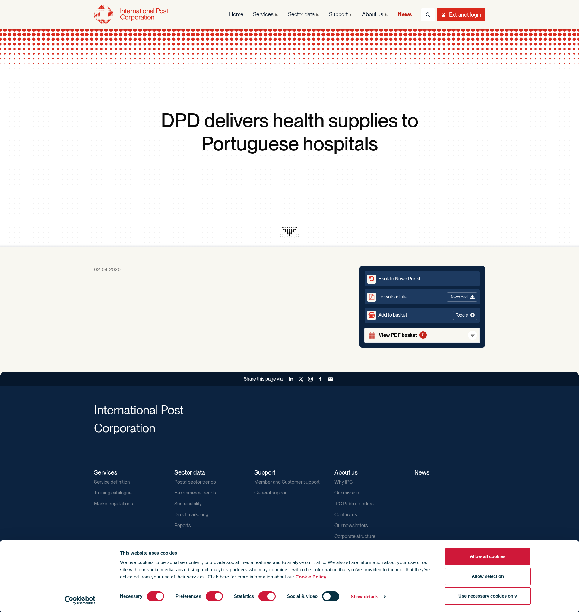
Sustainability (188, 504)
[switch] (214, 596)
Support (264, 472)
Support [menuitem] (338, 14)
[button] (422, 315)
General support (271, 493)
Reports (182, 525)
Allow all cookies (487, 556)
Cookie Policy (311, 576)
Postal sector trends (195, 482)
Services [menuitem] (263, 14)
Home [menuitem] (236, 14)
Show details (364, 596)
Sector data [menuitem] (301, 14)
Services (105, 472)
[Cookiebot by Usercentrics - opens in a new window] (80, 600)
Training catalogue (113, 493)
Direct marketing (191, 514)
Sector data (189, 472)
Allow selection (488, 576)
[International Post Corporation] (131, 14)
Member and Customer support (287, 482)
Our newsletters (351, 525)
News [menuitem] (405, 14)
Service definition (112, 482)
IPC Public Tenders (354, 504)
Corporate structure (354, 536)
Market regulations (113, 504)
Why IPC (343, 482)
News (421, 472)
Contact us (345, 514)
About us (346, 472)
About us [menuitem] (372, 14)
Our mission (346, 493)
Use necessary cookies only (487, 595)
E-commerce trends (195, 493)
